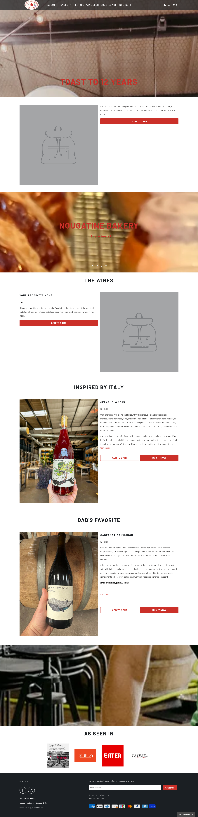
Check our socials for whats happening (99, 232)
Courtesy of (109, 4)
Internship (125, 4)
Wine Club (92, 4)
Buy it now (159, 457)
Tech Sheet (105, 448)
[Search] (169, 4)
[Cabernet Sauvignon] (59, 584)
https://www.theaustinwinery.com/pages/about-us (99, 685)
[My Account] (165, 4)
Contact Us (187, 815)
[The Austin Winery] (32, 5)
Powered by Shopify (96, 798)
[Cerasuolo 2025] (59, 451)
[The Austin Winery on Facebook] (24, 790)
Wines (65, 4)
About (51, 4)
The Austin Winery (101, 795)
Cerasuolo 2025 (112, 402)
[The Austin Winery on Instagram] (32, 790)
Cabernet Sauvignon (116, 535)
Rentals (79, 4)
